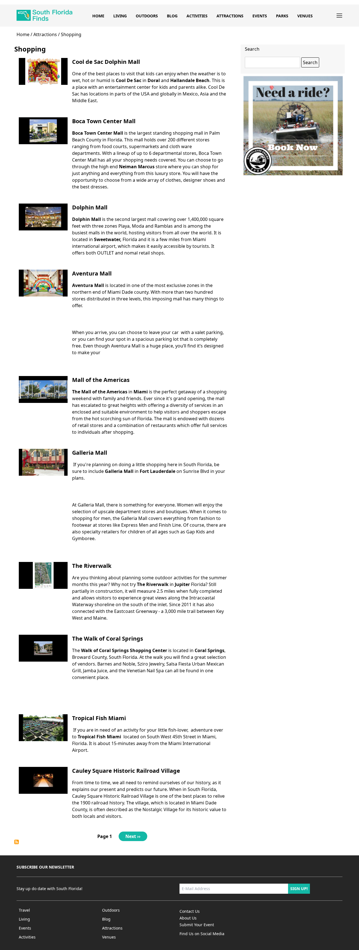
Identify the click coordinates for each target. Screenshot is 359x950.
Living (120, 15)
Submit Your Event (197, 924)
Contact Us (190, 911)
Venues (305, 15)
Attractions (230, 15)
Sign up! (299, 888)
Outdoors (147, 15)
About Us (188, 918)
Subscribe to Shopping (16, 842)
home (23, 34)
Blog (172, 15)
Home (98, 15)
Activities (197, 15)
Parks (282, 15)
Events (259, 15)
